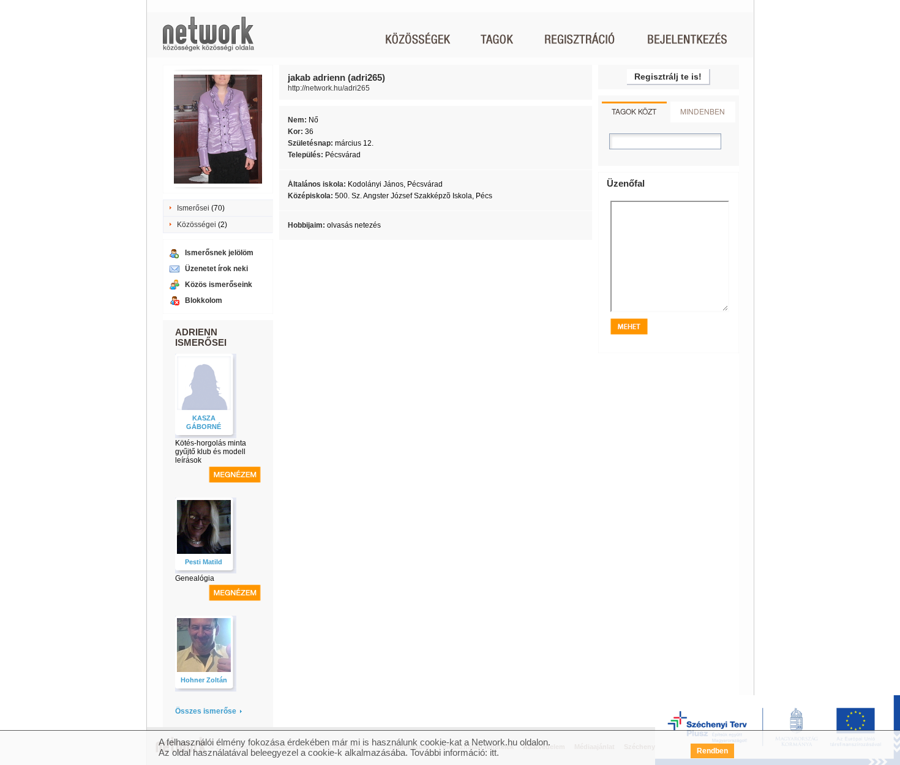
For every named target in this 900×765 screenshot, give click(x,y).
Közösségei (196, 224)
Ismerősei (193, 208)
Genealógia (194, 578)
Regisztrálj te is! (668, 76)
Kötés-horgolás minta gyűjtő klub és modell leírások (210, 452)
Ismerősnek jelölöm (219, 252)
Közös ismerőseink (218, 284)
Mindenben (702, 111)
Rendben (712, 751)
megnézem (235, 474)
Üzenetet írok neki (216, 268)
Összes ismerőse (205, 711)
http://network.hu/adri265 (329, 88)
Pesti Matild (203, 561)
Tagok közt (634, 111)
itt (493, 752)
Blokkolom (203, 300)
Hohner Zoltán (204, 680)
